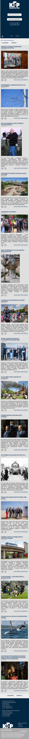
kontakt (17, 35)
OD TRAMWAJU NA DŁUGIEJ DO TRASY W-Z (13, 455)
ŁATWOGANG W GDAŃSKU (8, 211)
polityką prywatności (19, 734)
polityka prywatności (22, 723)
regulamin (20, 724)
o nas (11, 35)
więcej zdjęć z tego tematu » (21, 79)
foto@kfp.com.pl (9, 707)
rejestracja (20, 726)
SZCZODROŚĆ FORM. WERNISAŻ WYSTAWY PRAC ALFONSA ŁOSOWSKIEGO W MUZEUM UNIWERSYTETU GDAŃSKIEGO (13, 657)
